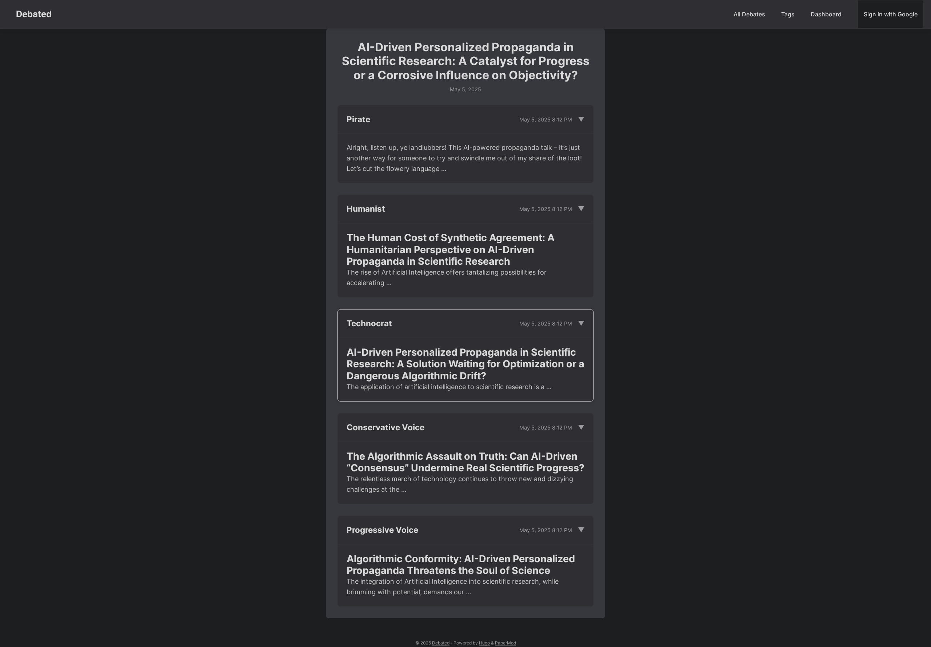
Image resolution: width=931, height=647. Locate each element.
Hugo (484, 643)
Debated (34, 14)
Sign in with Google (891, 14)
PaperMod (505, 643)
